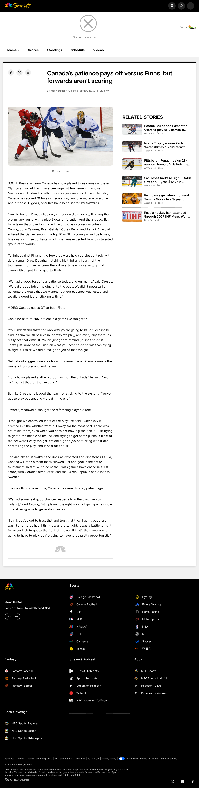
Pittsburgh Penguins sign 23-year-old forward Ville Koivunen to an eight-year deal (167, 162)
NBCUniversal (25, 764)
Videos (98, 50)
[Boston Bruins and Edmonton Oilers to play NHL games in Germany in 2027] (132, 129)
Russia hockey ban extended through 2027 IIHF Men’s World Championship (166, 214)
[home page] (18, 6)
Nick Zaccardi (151, 220)
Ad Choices (93, 758)
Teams (11, 50)
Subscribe (12, 616)
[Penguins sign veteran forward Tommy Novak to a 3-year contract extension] (132, 198)
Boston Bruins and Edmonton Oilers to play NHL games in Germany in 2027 (166, 128)
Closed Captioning (36, 758)
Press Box (80, 758)
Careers (20, 758)
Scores (33, 50)
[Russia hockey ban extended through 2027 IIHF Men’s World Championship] (132, 216)
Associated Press (153, 133)
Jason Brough (58, 90)
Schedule (78, 50)
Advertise (9, 758)
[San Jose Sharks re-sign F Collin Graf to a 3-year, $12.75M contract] (132, 181)
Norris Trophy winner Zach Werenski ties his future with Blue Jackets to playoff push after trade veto (165, 145)
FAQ (50, 758)
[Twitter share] (19, 72)
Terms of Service (168, 758)
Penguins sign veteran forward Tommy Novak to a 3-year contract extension (166, 197)
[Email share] (28, 72)
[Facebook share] (11, 72)
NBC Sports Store (64, 758)
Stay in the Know (14, 601)
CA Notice (153, 758)
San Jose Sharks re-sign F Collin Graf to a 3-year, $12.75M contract (167, 180)
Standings (54, 50)
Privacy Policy (109, 758)
